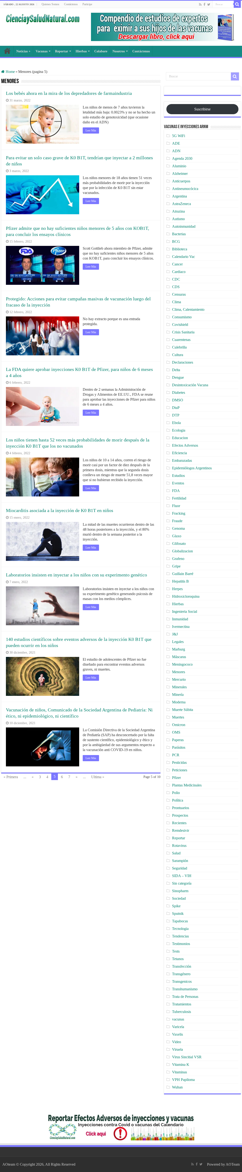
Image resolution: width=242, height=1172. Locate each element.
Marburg (178, 649)
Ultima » (97, 777)
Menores (178, 672)
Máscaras (179, 657)
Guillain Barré (182, 574)
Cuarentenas (181, 340)
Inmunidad (180, 619)
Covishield (180, 325)
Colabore (100, 51)
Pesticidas (179, 762)
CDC (176, 279)
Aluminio (179, 166)
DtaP (176, 408)
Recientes (179, 823)
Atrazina (178, 211)
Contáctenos (71, 4)
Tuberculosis (181, 1012)
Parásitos (178, 747)
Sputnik (178, 914)
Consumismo (182, 317)
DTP (175, 415)
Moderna (179, 702)
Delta (176, 370)
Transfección (181, 966)
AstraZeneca (181, 204)
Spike (176, 906)
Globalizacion (182, 551)
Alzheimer (180, 174)
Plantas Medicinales (187, 785)
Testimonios (181, 944)
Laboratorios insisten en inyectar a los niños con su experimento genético (76, 574)
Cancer (177, 264)
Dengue (178, 377)
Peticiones (179, 770)
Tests (176, 951)
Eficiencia (179, 453)
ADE (176, 143)
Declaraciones (182, 362)
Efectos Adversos (185, 445)
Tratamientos (181, 1004)
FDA (176, 491)
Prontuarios (180, 808)
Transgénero (181, 974)
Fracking (178, 513)
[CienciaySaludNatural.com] (42, 18)
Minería (178, 695)
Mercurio (179, 679)
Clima (176, 302)
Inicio (7, 51)
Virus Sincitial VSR (187, 1057)
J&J (175, 634)
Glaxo (176, 536)
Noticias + (23, 51)
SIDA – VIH (181, 876)
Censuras (179, 294)
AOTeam (233, 1164)
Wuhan (177, 1087)
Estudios (178, 476)
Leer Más (91, 130)
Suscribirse (202, 109)
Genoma (178, 528)
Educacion (180, 438)
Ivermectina (181, 627)
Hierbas (81, 51)
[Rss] (200, 4)
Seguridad (179, 868)
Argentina (179, 196)
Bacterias (179, 234)
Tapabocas (180, 921)
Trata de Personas (185, 997)
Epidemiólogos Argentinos (192, 468)
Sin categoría (181, 883)
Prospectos (180, 815)
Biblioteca (179, 249)
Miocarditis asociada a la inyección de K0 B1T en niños (59, 510)
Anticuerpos (181, 181)
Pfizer (176, 778)
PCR (175, 755)
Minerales (179, 687)
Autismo (178, 219)
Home (10, 72)
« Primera (11, 777)
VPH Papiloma (183, 1080)
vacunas (178, 1019)
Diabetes (178, 393)
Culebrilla (179, 347)
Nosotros (118, 51)
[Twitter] (209, 4)
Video (176, 1042)
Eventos (178, 483)
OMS (176, 732)
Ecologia (178, 430)
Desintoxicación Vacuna (190, 385)
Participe (87, 4)
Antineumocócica (185, 189)
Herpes (177, 589)
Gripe (176, 566)
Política (177, 800)
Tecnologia (180, 929)
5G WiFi (178, 136)
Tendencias (180, 936)
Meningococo (182, 664)
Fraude (177, 521)
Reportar (61, 51)
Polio (176, 793)
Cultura (177, 355)
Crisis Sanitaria (183, 332)
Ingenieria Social (184, 611)
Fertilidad (179, 498)
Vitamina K (180, 1065)
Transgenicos (182, 981)
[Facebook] (204, 4)
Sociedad (179, 898)
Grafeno (178, 559)
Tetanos (178, 959)
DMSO (177, 400)
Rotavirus (179, 846)
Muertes (178, 717)
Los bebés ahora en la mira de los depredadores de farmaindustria (69, 93)
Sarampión (180, 861)
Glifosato (179, 544)
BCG (176, 241)
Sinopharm (180, 891)
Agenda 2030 (182, 158)
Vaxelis (177, 1034)
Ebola (176, 423)
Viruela (177, 1049)
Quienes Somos (50, 4)
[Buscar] (237, 4)
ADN (176, 151)
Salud (176, 853)
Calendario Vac (183, 257)
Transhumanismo (185, 989)
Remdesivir (180, 830)
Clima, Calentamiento (188, 309)
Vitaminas (179, 1072)
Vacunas (42, 51)
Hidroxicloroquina (185, 596)
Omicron (178, 725)
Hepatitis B (180, 581)
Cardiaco (179, 272)
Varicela (178, 1027)
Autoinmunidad (183, 226)
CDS (176, 287)
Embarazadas (182, 460)
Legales (178, 642)
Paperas (178, 740)
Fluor (176, 506)
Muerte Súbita (182, 710)
